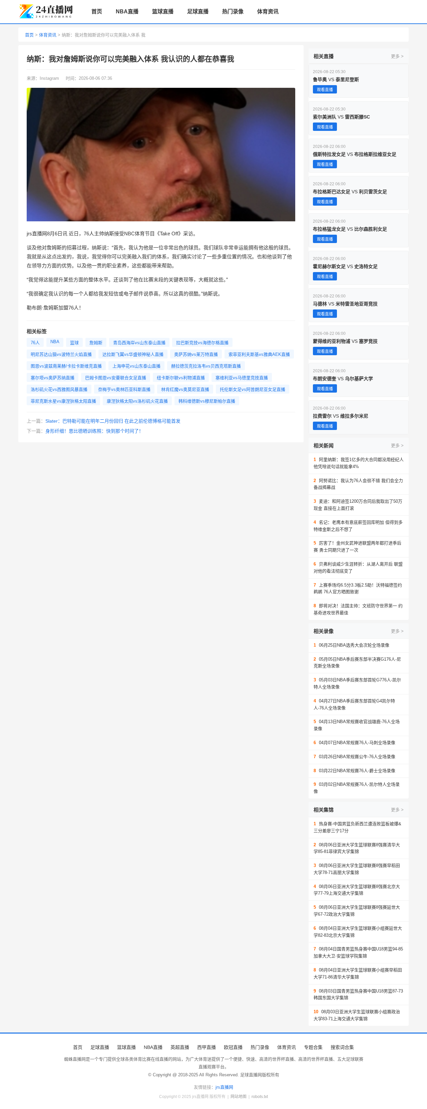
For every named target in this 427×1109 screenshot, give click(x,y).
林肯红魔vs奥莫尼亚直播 (185, 389)
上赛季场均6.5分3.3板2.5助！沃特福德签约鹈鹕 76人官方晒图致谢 (358, 589)
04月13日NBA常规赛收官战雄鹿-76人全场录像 (357, 725)
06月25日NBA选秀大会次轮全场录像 (351, 645)
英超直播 (179, 1047)
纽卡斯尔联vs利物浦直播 (181, 377)
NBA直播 (127, 11)
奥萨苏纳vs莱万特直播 (196, 354)
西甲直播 (206, 1047)
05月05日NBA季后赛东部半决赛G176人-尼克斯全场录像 (357, 663)
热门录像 (233, 11)
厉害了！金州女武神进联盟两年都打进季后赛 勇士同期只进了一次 (357, 546)
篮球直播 (162, 11)
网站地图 (239, 1096)
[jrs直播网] (46, 12)
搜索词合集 (342, 1047)
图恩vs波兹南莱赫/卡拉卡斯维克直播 (66, 366)
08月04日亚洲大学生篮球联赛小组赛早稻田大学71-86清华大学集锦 (358, 973)
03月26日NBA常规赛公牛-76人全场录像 (354, 756)
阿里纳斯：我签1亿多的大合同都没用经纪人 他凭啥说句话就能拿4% (359, 463)
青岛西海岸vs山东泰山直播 (139, 342)
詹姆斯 (95, 342)
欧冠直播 (233, 1047)
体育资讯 (268, 11)
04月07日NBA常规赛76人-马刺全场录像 (354, 742)
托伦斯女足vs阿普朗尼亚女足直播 (252, 389)
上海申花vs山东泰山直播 (136, 366)
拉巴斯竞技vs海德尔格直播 (202, 342)
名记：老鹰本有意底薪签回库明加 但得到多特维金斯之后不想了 (358, 526)
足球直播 (197, 11)
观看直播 (325, 89)
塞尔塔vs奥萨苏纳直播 (52, 377)
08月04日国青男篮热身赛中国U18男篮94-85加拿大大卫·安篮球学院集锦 (358, 952)
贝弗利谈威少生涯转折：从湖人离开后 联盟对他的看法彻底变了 (358, 568)
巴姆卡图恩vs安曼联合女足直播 (115, 377)
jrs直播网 (224, 1087)
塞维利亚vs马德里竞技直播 (242, 377)
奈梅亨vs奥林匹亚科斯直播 (124, 389)
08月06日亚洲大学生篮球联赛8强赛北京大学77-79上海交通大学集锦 (357, 890)
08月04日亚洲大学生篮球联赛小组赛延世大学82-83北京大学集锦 (358, 932)
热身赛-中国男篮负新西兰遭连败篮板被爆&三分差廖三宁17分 (357, 827)
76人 (35, 342)
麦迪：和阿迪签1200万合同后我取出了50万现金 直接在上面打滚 (358, 505)
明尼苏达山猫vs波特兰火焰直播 (61, 354)
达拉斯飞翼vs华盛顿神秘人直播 (132, 354)
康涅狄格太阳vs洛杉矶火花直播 (137, 401)
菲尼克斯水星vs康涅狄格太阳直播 (63, 401)
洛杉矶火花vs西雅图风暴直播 (59, 389)
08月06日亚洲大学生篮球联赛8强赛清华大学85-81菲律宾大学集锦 (357, 848)
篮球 (74, 342)
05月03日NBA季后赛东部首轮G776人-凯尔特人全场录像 (357, 683)
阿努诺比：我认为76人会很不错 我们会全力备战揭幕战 (358, 484)
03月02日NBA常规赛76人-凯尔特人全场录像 (357, 788)
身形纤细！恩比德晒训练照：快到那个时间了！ (94, 431)
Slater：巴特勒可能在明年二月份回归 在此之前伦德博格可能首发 (112, 421)
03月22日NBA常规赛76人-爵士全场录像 (354, 770)
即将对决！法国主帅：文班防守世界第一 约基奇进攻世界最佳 (358, 609)
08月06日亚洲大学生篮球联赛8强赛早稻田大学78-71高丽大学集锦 (357, 869)
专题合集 (313, 1047)
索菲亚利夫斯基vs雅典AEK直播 (259, 354)
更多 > (397, 56)
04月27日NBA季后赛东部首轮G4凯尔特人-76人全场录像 (354, 704)
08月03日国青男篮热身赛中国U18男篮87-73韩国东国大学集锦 (358, 994)
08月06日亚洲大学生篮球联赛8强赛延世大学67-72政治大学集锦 (357, 911)
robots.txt (260, 1096)
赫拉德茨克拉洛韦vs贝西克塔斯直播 (206, 366)
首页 (96, 11)
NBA (54, 341)
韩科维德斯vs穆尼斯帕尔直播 (206, 401)
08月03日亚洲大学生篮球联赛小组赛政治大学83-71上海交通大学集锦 (357, 1015)
